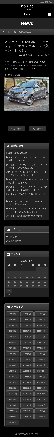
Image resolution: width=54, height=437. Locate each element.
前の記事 (16, 128)
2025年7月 (27, 331)
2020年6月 (41, 416)
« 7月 (8, 294)
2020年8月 (13, 416)
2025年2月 (41, 337)
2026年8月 (13, 314)
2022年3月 (13, 388)
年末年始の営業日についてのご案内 (25, 216)
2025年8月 (13, 331)
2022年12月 (41, 371)
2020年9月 (41, 411)
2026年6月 (41, 314)
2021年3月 (41, 399)
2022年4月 (41, 382)
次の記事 (37, 128)
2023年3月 (27, 371)
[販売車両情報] (42, 2)
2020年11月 (13, 411)
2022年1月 (41, 388)
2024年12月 (27, 342)
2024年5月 (41, 348)
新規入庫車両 (25, 32)
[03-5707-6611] (50, 2)
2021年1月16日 (44, 55)
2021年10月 (41, 394)
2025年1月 (13, 342)
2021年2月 (13, 405)
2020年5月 (13, 422)
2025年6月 (41, 331)
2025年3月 (27, 337)
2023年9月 (41, 359)
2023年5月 (41, 365)
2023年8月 (13, 365)
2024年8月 (13, 348)
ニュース (12, 32)
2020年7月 (27, 416)
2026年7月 (27, 314)
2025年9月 (41, 325)
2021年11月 (27, 394)
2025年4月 (13, 337)
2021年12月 (13, 394)
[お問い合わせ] (46, 2)
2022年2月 (27, 388)
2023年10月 (27, 359)
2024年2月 (27, 354)
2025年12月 (13, 325)
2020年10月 (27, 411)
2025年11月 (27, 325)
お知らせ (12, 236)
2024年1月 (41, 354)
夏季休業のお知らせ (17, 153)
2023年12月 (13, 359)
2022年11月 (13, 377)
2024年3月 (13, 354)
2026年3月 (27, 319)
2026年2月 (41, 319)
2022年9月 (27, 377)
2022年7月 (13, 382)
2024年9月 (41, 342)
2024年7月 (27, 348)
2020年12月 (41, 405)
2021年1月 (27, 405)
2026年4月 (13, 319)
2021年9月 (13, 399)
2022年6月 (27, 382)
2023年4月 (13, 371)
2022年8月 (41, 377)
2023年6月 (27, 365)
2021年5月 (27, 399)
